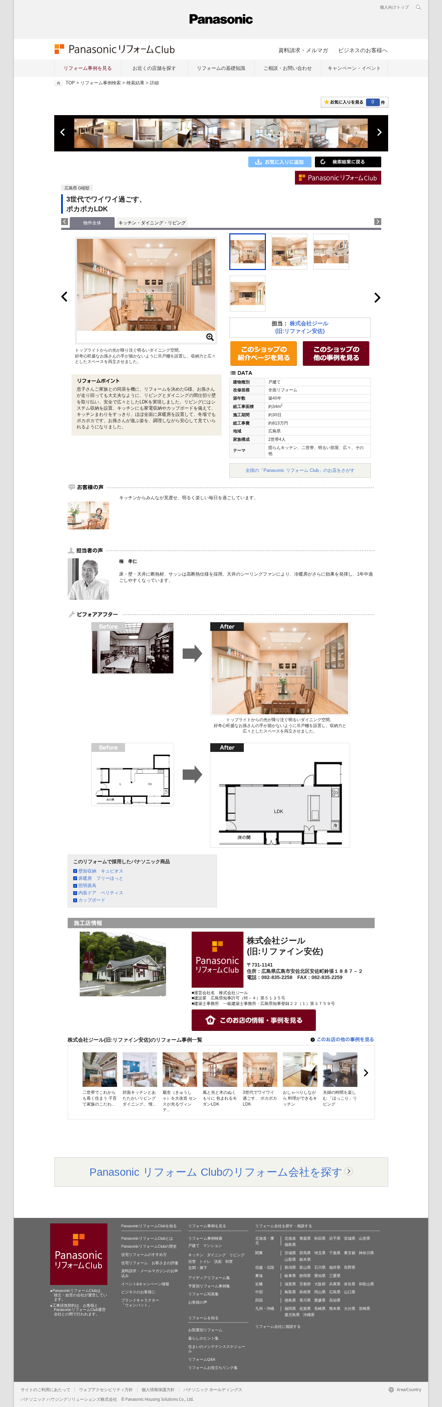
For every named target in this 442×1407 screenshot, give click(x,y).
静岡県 (305, 1276)
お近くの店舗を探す (154, 68)
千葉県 (334, 1253)
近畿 (259, 1284)
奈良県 (349, 1284)
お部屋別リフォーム (205, 1330)
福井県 (334, 1267)
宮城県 (349, 1238)
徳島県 (290, 1300)
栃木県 (305, 1259)
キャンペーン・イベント (354, 68)
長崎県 (320, 1308)
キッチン (195, 1255)
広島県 (334, 1292)
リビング (236, 1255)
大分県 (349, 1308)
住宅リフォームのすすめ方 (144, 1254)
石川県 (320, 1267)
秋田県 (320, 1238)
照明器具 (87, 885)
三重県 (334, 1276)
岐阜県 (290, 1276)
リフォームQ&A (201, 1359)
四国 (259, 1300)
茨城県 (290, 1253)
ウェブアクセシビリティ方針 (106, 1390)
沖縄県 (309, 1315)
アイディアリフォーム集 (209, 1278)
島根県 (305, 1292)
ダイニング (216, 1255)
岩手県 (334, 1238)
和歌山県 (366, 1284)
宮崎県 (364, 1308)
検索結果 (135, 83)
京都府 (305, 1284)
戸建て (194, 1245)
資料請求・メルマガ (303, 50)
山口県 (349, 1292)
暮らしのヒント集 (203, 1338)
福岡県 (290, 1308)
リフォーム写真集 (203, 1294)
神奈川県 (366, 1253)
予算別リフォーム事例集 (209, 1286)
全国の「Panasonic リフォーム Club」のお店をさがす (300, 470)
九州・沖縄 (264, 1308)
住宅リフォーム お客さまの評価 (149, 1263)
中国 (259, 1292)
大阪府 (320, 1284)
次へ (379, 132)
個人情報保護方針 (158, 1390)
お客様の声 (197, 1302)
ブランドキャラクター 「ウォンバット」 (140, 1302)
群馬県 (305, 1253)
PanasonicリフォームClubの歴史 (149, 1246)
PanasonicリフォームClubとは (147, 1238)
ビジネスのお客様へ (363, 50)
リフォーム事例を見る (88, 68)
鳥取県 (290, 1292)
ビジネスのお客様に (138, 1292)
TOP (70, 83)
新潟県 (290, 1267)
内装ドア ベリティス (100, 892)
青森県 (305, 1238)
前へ (63, 132)
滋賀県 (290, 1284)
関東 (259, 1253)
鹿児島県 (292, 1315)
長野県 (349, 1267)
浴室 (192, 1261)
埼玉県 (320, 1253)
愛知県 (320, 1276)
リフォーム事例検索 (100, 83)
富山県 (305, 1267)
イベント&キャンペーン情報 (145, 1284)
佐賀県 (305, 1308)
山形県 (364, 1238)
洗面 (218, 1261)
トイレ (205, 1261)
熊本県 (334, 1308)
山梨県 (290, 1259)
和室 (229, 1261)
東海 (259, 1276)
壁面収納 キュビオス (100, 871)
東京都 (349, 1253)
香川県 (305, 1300)
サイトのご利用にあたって (45, 1390)
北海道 (290, 1238)
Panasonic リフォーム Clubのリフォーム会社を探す (216, 1172)
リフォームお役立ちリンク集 (213, 1368)
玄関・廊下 (197, 1268)
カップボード (91, 900)
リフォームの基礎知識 (221, 68)
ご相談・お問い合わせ (287, 68)
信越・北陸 (264, 1267)
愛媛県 (320, 1300)
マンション (212, 1245)
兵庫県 (334, 1284)
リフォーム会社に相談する (278, 1326)
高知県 (334, 1300)
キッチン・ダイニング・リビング (152, 222)
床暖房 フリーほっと (100, 878)
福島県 (290, 1244)
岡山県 (320, 1292)
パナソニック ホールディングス (212, 1390)
